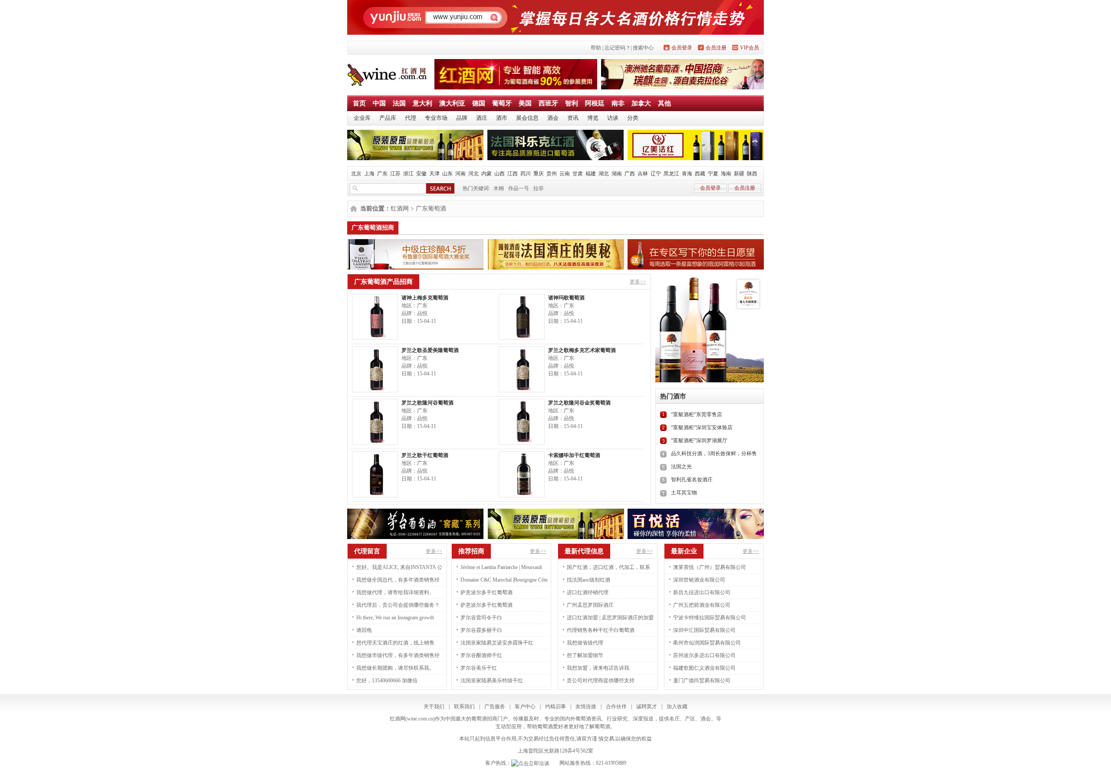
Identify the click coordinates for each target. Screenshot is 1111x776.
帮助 (596, 48)
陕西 (752, 174)
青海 (687, 174)
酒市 (501, 118)
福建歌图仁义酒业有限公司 (704, 668)
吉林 (643, 174)
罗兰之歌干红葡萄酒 (424, 455)
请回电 (364, 630)
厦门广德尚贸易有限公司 (701, 680)
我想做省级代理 (585, 643)
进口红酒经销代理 (587, 592)
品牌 (461, 118)
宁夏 (713, 174)
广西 (630, 174)
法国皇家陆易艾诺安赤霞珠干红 (496, 643)
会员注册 (716, 48)
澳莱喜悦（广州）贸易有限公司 (709, 567)
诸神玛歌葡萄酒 (566, 298)
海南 (726, 174)
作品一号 (518, 188)
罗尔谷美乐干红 (478, 668)
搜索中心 (643, 48)
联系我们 (464, 707)
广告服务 (494, 707)
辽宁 (656, 174)
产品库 (387, 118)
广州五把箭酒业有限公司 (701, 605)
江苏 (395, 174)
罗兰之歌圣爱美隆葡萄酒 (430, 350)
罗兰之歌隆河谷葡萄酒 (427, 403)
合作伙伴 (616, 707)
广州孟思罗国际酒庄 (590, 605)
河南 (460, 174)
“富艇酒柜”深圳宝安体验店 (702, 427)
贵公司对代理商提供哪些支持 (600, 680)
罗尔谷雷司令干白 (481, 618)
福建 (590, 174)
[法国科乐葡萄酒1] (555, 158)
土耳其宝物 (684, 493)
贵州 (551, 174)
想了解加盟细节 (585, 655)
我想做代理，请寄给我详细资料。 (395, 592)
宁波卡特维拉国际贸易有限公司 (709, 618)
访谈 (612, 118)
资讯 (573, 118)
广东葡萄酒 (431, 208)
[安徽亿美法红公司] (696, 158)
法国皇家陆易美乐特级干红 (491, 680)
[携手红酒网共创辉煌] (515, 88)
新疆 (739, 174)
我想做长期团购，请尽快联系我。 (395, 668)
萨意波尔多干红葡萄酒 (486, 592)
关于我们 (434, 707)
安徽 (421, 174)
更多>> (638, 282)
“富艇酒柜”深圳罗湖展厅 (699, 440)
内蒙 (486, 174)
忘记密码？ (618, 48)
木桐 (498, 188)
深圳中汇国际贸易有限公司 (704, 630)
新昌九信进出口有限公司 (701, 592)
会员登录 (681, 48)
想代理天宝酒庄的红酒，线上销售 (395, 643)
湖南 (616, 174)
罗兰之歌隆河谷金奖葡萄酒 (579, 403)
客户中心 (525, 707)
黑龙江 (671, 174)
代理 (410, 118)
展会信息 (527, 118)
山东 (447, 174)
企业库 (362, 118)
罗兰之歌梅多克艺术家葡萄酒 (582, 350)
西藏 (700, 174)
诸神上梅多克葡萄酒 (424, 298)
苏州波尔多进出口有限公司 (704, 655)
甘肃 (577, 174)
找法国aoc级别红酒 (588, 580)
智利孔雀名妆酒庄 (692, 480)
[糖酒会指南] (555, 33)
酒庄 (481, 118)
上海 (369, 174)
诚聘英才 (646, 707)
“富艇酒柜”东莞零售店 (696, 414)
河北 (473, 174)
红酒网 (400, 208)
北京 (356, 174)
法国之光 (681, 467)
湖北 (603, 174)
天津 (434, 174)
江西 (512, 174)
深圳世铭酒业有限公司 (699, 580)
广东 (382, 174)
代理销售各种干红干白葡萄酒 (600, 630)
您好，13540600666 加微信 (386, 680)
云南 (564, 174)
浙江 (408, 174)
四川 (525, 174)
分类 (632, 118)
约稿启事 (555, 707)
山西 (499, 174)
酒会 (553, 118)
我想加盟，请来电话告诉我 (598, 668)
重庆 (538, 174)
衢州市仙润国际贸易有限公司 (707, 643)
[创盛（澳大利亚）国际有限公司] (682, 88)
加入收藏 (677, 707)
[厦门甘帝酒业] (415, 158)
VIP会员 (749, 48)
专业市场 (436, 118)
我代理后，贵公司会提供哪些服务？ (398, 605)
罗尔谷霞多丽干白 (481, 630)
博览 (592, 118)
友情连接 (585, 707)
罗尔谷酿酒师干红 (481, 655)
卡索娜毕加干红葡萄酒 (574, 455)
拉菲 (538, 188)
